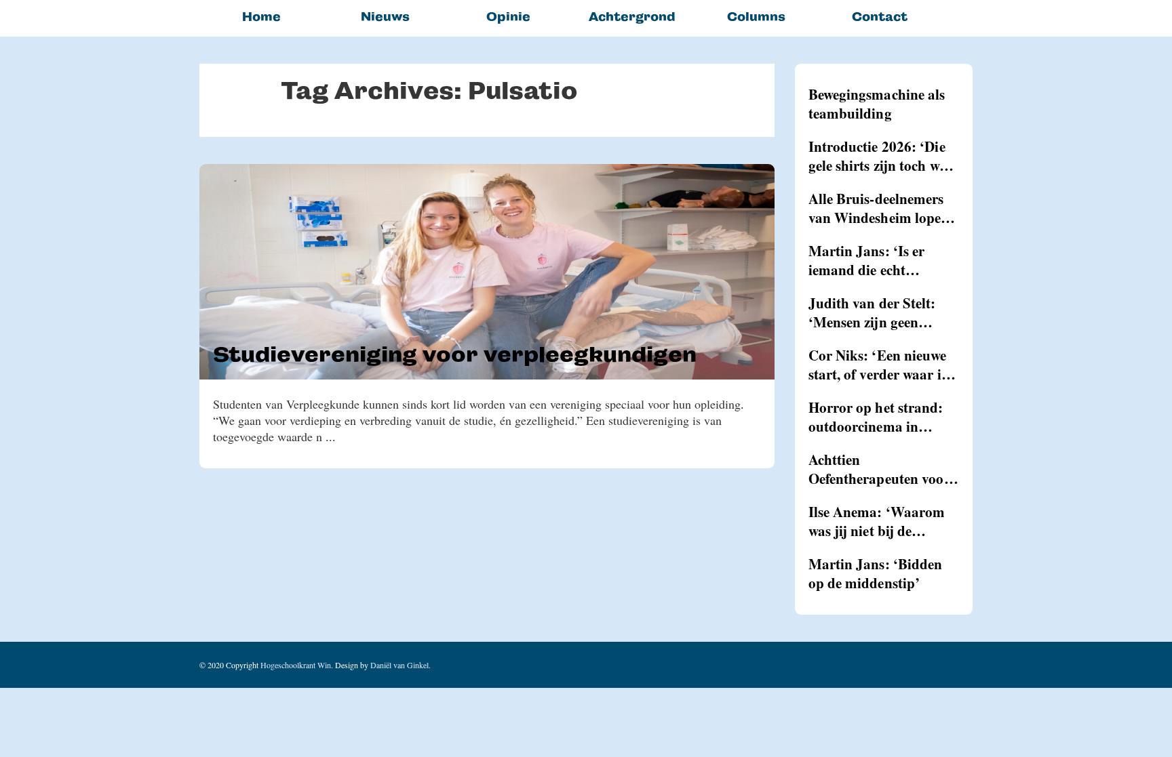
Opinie (508, 16)
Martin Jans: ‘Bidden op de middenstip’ (875, 573)
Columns (756, 16)
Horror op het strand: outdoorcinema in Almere (875, 417)
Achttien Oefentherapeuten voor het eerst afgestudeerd (879, 469)
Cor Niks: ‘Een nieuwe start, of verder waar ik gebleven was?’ (879, 365)
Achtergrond (632, 16)
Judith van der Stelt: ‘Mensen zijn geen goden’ (872, 312)
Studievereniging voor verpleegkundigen (455, 354)
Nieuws (385, 16)
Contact (879, 16)
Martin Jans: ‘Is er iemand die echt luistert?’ (866, 260)
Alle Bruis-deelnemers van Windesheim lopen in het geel (879, 208)
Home (261, 16)
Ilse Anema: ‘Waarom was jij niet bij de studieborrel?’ (876, 521)
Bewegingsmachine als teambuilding (876, 104)
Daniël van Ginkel (399, 664)
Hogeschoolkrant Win (295, 664)
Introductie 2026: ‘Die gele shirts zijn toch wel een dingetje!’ (879, 156)
